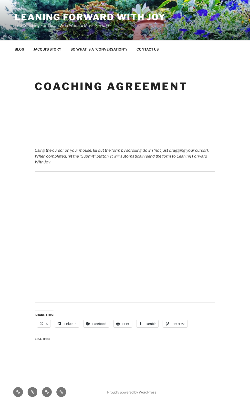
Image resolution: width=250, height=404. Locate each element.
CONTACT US (147, 49)
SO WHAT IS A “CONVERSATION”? (99, 49)
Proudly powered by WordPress (131, 392)
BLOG (19, 49)
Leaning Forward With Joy (90, 17)
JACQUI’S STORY (47, 49)
